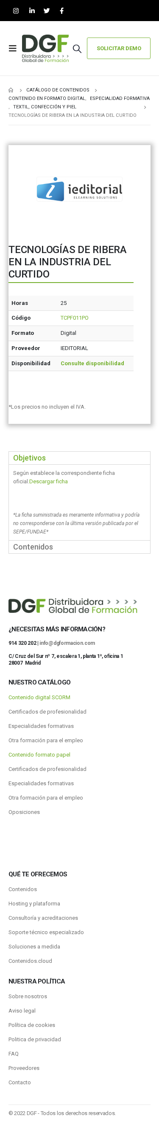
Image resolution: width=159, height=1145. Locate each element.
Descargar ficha (48, 481)
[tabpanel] (79, 502)
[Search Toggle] (77, 48)
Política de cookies (31, 1025)
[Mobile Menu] (15, 48)
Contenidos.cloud (30, 961)
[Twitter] (47, 10)
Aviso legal (22, 1011)
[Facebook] (61, 10)
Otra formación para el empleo (45, 740)
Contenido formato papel (39, 755)
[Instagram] (16, 10)
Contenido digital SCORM (39, 697)
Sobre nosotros (27, 996)
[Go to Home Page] (11, 90)
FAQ (13, 1054)
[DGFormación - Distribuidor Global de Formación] (45, 48)
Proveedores (23, 1068)
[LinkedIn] (32, 10)
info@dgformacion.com (67, 643)
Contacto (19, 1082)
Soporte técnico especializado (46, 932)
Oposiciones (24, 812)
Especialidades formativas (41, 726)
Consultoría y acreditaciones (43, 918)
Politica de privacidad (34, 1039)
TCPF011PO (75, 318)
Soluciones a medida (34, 946)
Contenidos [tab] (33, 546)
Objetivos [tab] (29, 457)
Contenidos (22, 889)
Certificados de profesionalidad (47, 712)
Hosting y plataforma (34, 903)
